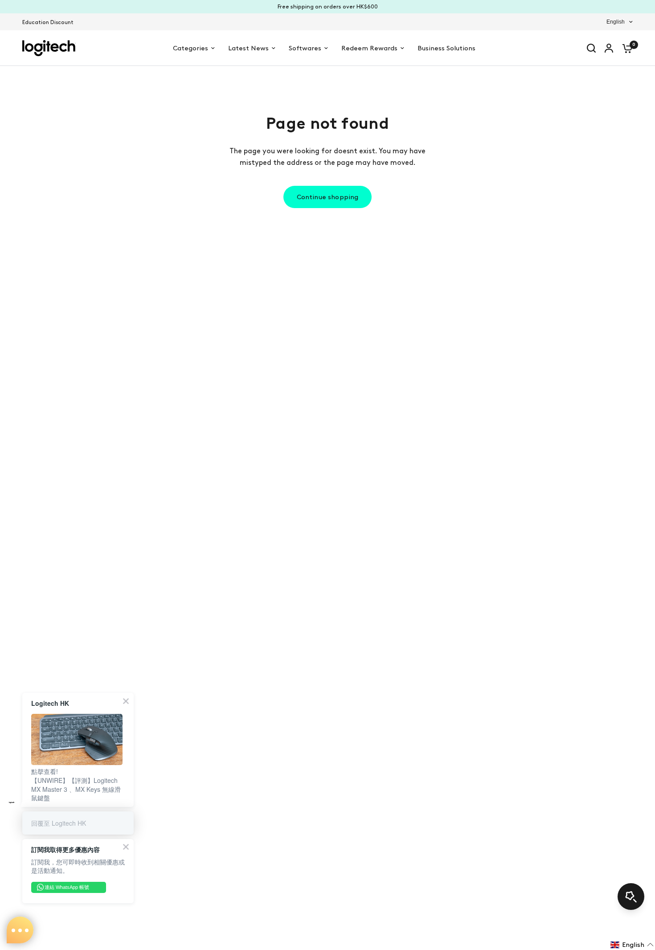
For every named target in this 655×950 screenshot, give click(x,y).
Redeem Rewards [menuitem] (369, 48)
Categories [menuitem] (190, 48)
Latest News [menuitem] (248, 48)
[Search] (591, 48)
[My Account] (609, 48)
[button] (632, 944)
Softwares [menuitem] (305, 48)
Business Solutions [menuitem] (446, 48)
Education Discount (48, 22)
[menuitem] (50, 22)
